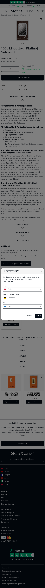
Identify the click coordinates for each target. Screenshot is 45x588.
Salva (38, 316)
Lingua (5, 286)
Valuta (5, 303)
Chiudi (29, 316)
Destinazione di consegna (11, 294)
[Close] (41, 271)
